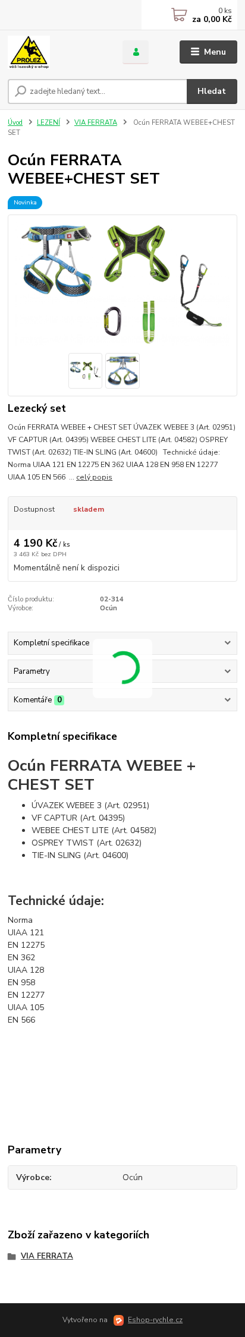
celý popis (94, 477)
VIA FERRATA (95, 122)
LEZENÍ (48, 122)
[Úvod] (55, 52)
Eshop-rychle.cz (155, 1320)
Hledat (211, 91)
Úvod (15, 122)
